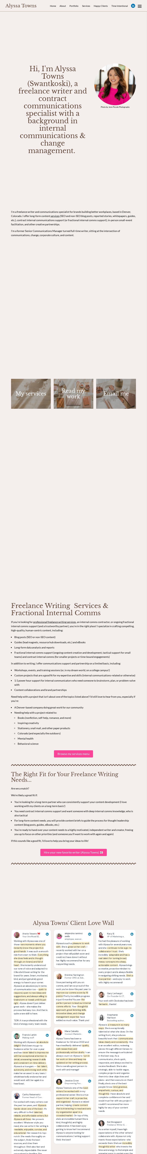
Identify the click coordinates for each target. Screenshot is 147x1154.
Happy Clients (101, 5)
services (55, 216)
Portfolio (73, 5)
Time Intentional (119, 5)
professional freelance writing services (54, 622)
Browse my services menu (73, 753)
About (63, 5)
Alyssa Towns (21, 6)
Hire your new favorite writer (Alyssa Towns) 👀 (73, 852)
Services (86, 5)
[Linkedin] (133, 6)
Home (53, 5)
